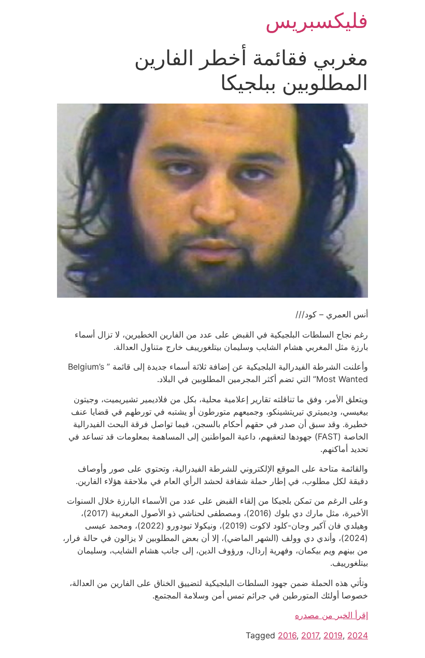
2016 (287, 635)
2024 (357, 635)
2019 (333, 635)
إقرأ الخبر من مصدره (331, 615)
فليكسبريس (316, 20)
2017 (310, 635)
